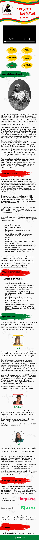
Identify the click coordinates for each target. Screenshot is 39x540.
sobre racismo (29, 419)
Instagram (30, 533)
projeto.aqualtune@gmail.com (13, 533)
